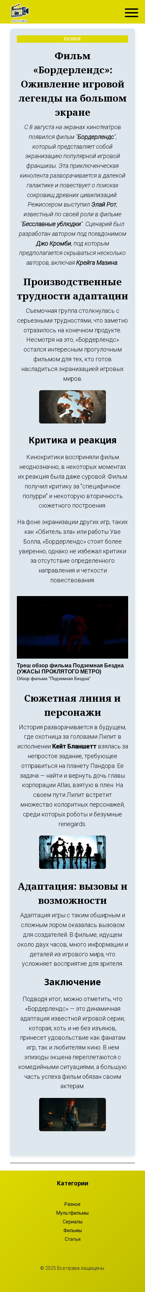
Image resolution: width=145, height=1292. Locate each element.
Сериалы (73, 1221)
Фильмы (72, 1230)
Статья (73, 1239)
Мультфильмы (72, 1213)
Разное (72, 1204)
